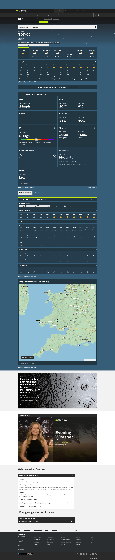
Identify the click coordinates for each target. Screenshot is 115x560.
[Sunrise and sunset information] (54, 150)
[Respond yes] (71, 87)
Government (64, 536)
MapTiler (87, 359)
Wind (20, 206)
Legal (92, 539)
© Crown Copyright (93, 558)
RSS (92, 542)
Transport (63, 537)
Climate (60, 15)
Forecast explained (91, 187)
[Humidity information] (94, 113)
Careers (90, 10)
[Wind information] (95, 221)
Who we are (78, 536)
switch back (56, 18)
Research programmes (70, 10)
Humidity (54, 206)
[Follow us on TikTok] (87, 554)
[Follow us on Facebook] (84, 554)
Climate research (50, 539)
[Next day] (23, 94)
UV (61, 206)
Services (79, 10)
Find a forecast (26, 15)
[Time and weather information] (95, 210)
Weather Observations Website (22, 544)
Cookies (92, 537)
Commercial (78, 537)
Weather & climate (59, 10)
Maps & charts (50, 15)
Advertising (63, 546)
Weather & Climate (38, 534)
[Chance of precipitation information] (54, 113)
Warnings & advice (39, 15)
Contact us (78, 544)
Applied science (50, 541)
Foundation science (51, 542)
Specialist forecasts (70, 15)
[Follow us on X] (78, 554)
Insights (63, 544)
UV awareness (22, 144)
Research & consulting (66, 542)
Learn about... (82, 15)
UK (53, 22)
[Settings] (95, 15)
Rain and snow (42, 206)
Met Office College (21, 536)
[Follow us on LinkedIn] (93, 554)
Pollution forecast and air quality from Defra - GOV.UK (72, 164)
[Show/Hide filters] (96, 203)
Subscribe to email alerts (81, 546)
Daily (22, 22)
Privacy (92, 541)
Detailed (33, 22)
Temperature (30, 206)
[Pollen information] (94, 170)
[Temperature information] (95, 249)
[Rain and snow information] (95, 265)
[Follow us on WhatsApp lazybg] (96, 554)
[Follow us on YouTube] (81, 554)
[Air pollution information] (94, 150)
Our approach (50, 536)
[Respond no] (75, 87)
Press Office (78, 539)
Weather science (50, 537)
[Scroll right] (95, 61)
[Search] (94, 26)
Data (62, 541)
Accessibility (93, 536)
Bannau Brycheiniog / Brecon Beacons (33, 45)
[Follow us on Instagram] (90, 554)
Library (48, 544)
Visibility (69, 206)
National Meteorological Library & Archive (22, 540)
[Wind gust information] (54, 99)
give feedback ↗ (48, 18)
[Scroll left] (92, 61)
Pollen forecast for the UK (25, 183)
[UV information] (54, 128)
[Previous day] (20, 94)
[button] (57, 321)
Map (43, 22)
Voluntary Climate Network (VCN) (21, 548)
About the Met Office (80, 534)
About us (85, 10)
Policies (92, 534)
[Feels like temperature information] (94, 99)
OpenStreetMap (93, 359)
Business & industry (65, 539)
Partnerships (78, 542)
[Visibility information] (94, 128)
